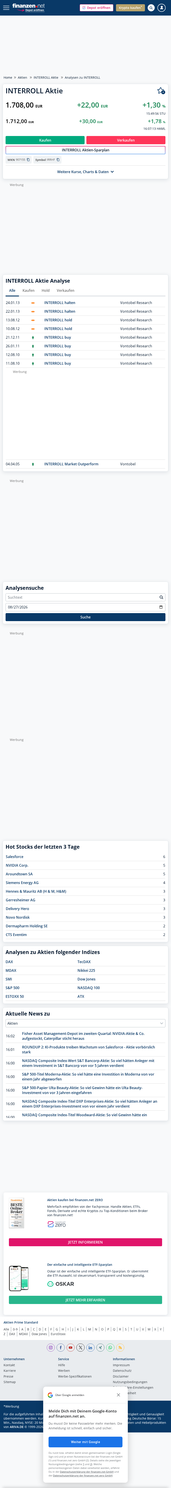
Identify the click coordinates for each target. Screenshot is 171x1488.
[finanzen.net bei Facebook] (61, 1348)
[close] (118, 1395)
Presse (8, 1376)
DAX (9, 961)
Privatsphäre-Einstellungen (133, 1388)
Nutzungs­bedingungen (130, 1382)
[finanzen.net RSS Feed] (120, 1348)
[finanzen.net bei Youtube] (71, 1348)
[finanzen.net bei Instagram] (51, 1348)
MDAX (11, 970)
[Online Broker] (30, 10)
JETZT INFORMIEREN (85, 1242)
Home (8, 77)
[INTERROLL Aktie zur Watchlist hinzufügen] (161, 91)
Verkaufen (65, 290)
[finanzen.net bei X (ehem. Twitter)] (80, 1348)
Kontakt (9, 1365)
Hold (46, 290)
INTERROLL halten (59, 302)
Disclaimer (121, 1376)
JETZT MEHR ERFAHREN (85, 1300)
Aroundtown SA (19, 874)
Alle (12, 290)
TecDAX (84, 961)
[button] (96, 7)
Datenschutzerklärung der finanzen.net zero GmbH (82, 1475)
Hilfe (61, 1365)
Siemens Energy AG (22, 882)
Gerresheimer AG (20, 900)
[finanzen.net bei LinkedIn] (90, 1348)
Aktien (22, 77)
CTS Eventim (16, 934)
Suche (85, 617)
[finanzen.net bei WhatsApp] (110, 1348)
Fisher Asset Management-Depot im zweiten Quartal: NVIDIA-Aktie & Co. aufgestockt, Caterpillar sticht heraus (83, 1036)
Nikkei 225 (86, 970)
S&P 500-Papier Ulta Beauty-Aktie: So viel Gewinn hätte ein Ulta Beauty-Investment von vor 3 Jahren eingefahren (82, 1090)
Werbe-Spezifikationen (75, 1376)
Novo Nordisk (18, 917)
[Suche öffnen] (151, 7)
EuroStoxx (58, 1334)
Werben (64, 1371)
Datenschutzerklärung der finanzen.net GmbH (87, 1471)
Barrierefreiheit (124, 1393)
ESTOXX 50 (15, 996)
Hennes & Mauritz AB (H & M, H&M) (36, 891)
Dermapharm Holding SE (27, 926)
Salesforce (14, 856)
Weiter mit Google (85, 1442)
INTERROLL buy (57, 337)
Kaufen (28, 290)
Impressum (121, 1365)
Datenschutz (122, 1371)
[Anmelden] (161, 8)
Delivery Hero (17, 908)
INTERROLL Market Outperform (71, 464)
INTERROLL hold (58, 320)
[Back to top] (159, 1482)
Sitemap (10, 1382)
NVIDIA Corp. (17, 865)
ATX (80, 996)
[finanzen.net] (28, 6)
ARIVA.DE (17, 1427)
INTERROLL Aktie (46, 77)
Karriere (10, 1371)
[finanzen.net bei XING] (100, 1348)
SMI (9, 979)
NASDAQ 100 (88, 987)
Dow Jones (86, 979)
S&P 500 (12, 987)
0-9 (15, 1329)
